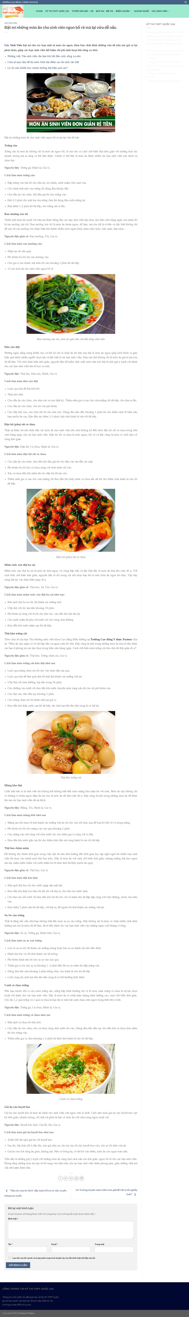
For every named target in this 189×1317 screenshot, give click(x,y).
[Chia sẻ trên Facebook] (60, 1178)
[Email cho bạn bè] (71, 1178)
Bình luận (13, 1218)
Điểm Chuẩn (122, 11)
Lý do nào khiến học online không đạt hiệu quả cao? (38, 67)
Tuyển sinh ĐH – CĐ (82, 11)
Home (39, 11)
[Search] (186, 2)
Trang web (99, 1244)
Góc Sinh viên (159, 11)
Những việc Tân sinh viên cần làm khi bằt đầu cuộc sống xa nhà (44, 56)
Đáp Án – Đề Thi (104, 11)
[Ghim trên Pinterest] (76, 1178)
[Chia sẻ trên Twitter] (65, 1178)
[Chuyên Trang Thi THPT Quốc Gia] (17, 11)
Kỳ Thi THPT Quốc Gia (57, 11)
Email (54, 1244)
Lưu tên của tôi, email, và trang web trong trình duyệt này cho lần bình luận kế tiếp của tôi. (54, 1258)
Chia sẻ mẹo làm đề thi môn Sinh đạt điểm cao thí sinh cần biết (43, 62)
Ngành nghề (141, 11)
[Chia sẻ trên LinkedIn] (81, 1178)
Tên (10, 1244)
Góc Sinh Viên (13, 45)
